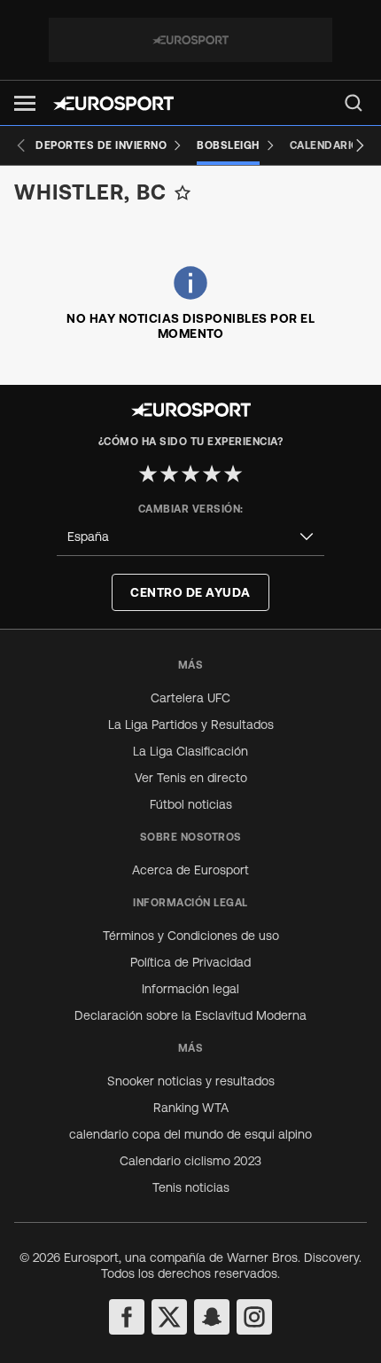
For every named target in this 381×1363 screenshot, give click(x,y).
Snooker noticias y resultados (191, 1081)
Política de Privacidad (190, 962)
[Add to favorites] (182, 192)
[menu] (353, 103)
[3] (190, 473)
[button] (24, 103)
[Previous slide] (21, 145)
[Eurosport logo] (113, 103)
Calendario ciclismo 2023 (190, 1161)
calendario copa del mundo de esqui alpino (190, 1134)
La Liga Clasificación (190, 751)
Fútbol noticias (191, 804)
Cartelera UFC (190, 698)
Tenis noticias (190, 1187)
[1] (148, 473)
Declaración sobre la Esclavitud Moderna (190, 1015)
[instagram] (254, 1317)
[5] (233, 473)
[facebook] (126, 1317)
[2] (169, 473)
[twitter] (169, 1317)
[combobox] (190, 537)
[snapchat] (211, 1317)
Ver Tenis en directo (191, 778)
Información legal (190, 989)
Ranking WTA (191, 1108)
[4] (211, 473)
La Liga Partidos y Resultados (191, 724)
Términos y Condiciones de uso (191, 935)
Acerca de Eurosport (190, 870)
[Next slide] (360, 145)
